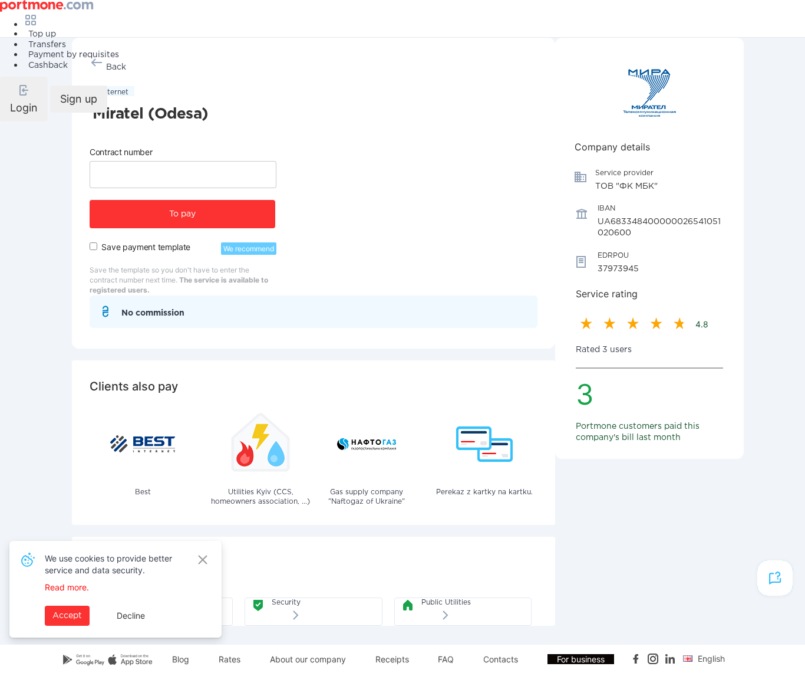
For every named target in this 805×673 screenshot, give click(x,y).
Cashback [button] (48, 65)
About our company (308, 659)
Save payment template (145, 247)
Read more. (67, 587)
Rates (229, 659)
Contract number (121, 152)
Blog (180, 659)
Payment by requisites (73, 54)
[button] (24, 99)
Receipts (392, 659)
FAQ (446, 659)
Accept (67, 615)
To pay (182, 214)
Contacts (500, 659)
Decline (131, 615)
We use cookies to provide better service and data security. (108, 564)
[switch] (93, 246)
